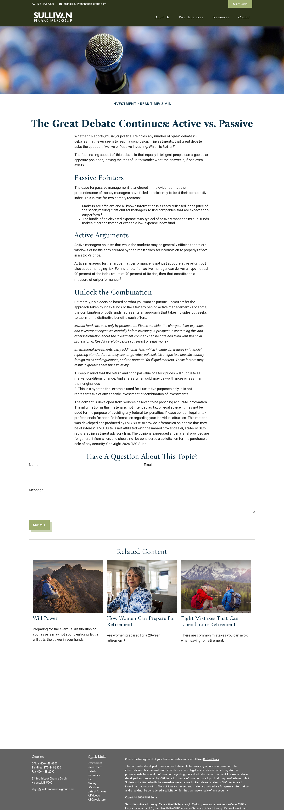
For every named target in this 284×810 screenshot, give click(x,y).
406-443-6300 (45, 3)
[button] (162, 17)
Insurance (94, 775)
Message (36, 490)
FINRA (169, 808)
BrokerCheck (211, 759)
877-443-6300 (52, 767)
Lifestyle (93, 787)
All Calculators (97, 799)
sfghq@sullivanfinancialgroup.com (85, 3)
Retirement (95, 763)
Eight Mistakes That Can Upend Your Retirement (210, 621)
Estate (92, 771)
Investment (95, 767)
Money (92, 783)
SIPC (177, 808)
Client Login (240, 3)
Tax (90, 779)
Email (148, 465)
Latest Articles (97, 791)
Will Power (45, 618)
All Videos (94, 795)
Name (33, 465)
